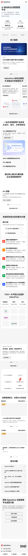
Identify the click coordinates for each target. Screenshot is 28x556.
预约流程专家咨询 (11, 233)
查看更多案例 (13, 376)
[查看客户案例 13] (5, 334)
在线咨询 (24, 554)
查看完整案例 (7, 367)
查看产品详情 (8, 137)
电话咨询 (5, 554)
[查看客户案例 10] (5, 328)
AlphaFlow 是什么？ (10, 476)
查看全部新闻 (21, 440)
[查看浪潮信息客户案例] (14, 322)
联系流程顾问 (14, 531)
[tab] (14, 142)
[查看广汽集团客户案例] (5, 317)
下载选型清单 (14, 527)
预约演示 (15, 554)
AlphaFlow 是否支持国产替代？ (12, 497)
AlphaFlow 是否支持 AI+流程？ (12, 501)
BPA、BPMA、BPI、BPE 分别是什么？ (13, 487)
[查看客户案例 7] (5, 322)
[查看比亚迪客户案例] (22, 322)
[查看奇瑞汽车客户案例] (14, 317)
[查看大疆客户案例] (22, 328)
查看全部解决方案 (13, 208)
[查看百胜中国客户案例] (14, 334)
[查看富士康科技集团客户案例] (22, 334)
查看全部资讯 (21, 411)
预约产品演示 (14, 523)
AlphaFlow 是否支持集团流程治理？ (13, 492)
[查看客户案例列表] (14, 35)
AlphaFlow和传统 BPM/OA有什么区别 (13, 481)
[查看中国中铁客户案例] (22, 311)
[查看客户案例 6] (22, 317)
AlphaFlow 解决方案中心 (13, 228)
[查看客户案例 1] (5, 311)
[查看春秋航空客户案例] (14, 328)
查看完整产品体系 (13, 113)
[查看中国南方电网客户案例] (14, 311)
